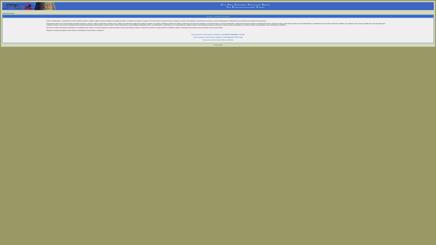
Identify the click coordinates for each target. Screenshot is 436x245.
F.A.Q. (224, 5)
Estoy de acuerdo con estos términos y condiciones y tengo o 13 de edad (218, 34)
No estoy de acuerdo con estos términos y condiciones (218, 40)
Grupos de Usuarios (255, 5)
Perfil (229, 7)
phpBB (220, 45)
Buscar (231, 5)
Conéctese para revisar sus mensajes (244, 7)
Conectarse (261, 7)
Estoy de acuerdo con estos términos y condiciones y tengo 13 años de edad (218, 37)
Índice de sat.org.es (8, 13)
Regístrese (267, 5)
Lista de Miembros (241, 5)
